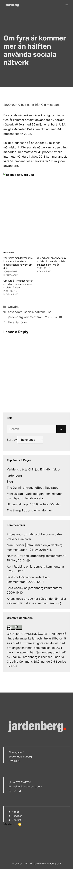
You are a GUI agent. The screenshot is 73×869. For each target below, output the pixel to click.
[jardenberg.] (11, 5)
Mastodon (10, 824)
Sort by (12, 439)
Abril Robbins (16, 566)
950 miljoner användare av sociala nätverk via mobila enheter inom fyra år (51, 261)
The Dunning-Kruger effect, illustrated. (33, 487)
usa (49, 312)
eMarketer (18, 129)
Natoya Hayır (16, 556)
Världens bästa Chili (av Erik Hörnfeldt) (33, 469)
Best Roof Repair (18, 577)
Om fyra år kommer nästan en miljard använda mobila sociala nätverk (18, 284)
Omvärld (14, 306)
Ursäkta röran (17, 322)
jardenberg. (15, 475)
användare (15, 312)
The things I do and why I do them (30, 510)
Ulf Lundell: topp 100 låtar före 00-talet (34, 504)
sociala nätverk (34, 312)
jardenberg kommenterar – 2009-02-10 (35, 317)
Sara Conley (15, 588)
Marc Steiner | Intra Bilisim (24, 545)
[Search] (61, 429)
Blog (10, 481)
